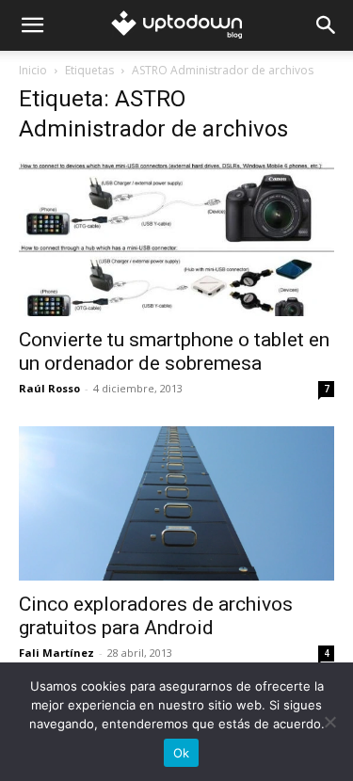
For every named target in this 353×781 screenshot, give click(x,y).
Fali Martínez (56, 653)
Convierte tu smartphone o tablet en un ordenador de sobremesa (174, 351)
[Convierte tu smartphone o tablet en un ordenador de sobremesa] (176, 239)
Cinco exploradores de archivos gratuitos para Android (156, 616)
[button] (32, 25)
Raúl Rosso (49, 388)
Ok (181, 752)
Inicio (33, 70)
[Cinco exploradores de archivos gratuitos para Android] (176, 503)
